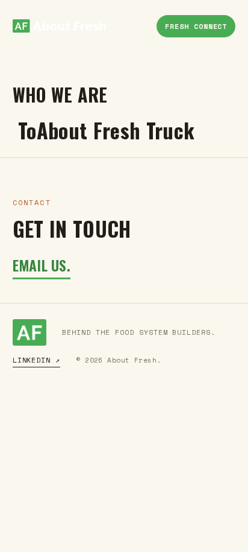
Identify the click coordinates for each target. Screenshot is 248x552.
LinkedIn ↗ (37, 360)
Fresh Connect (196, 26)
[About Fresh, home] (59, 26)
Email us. (41, 265)
